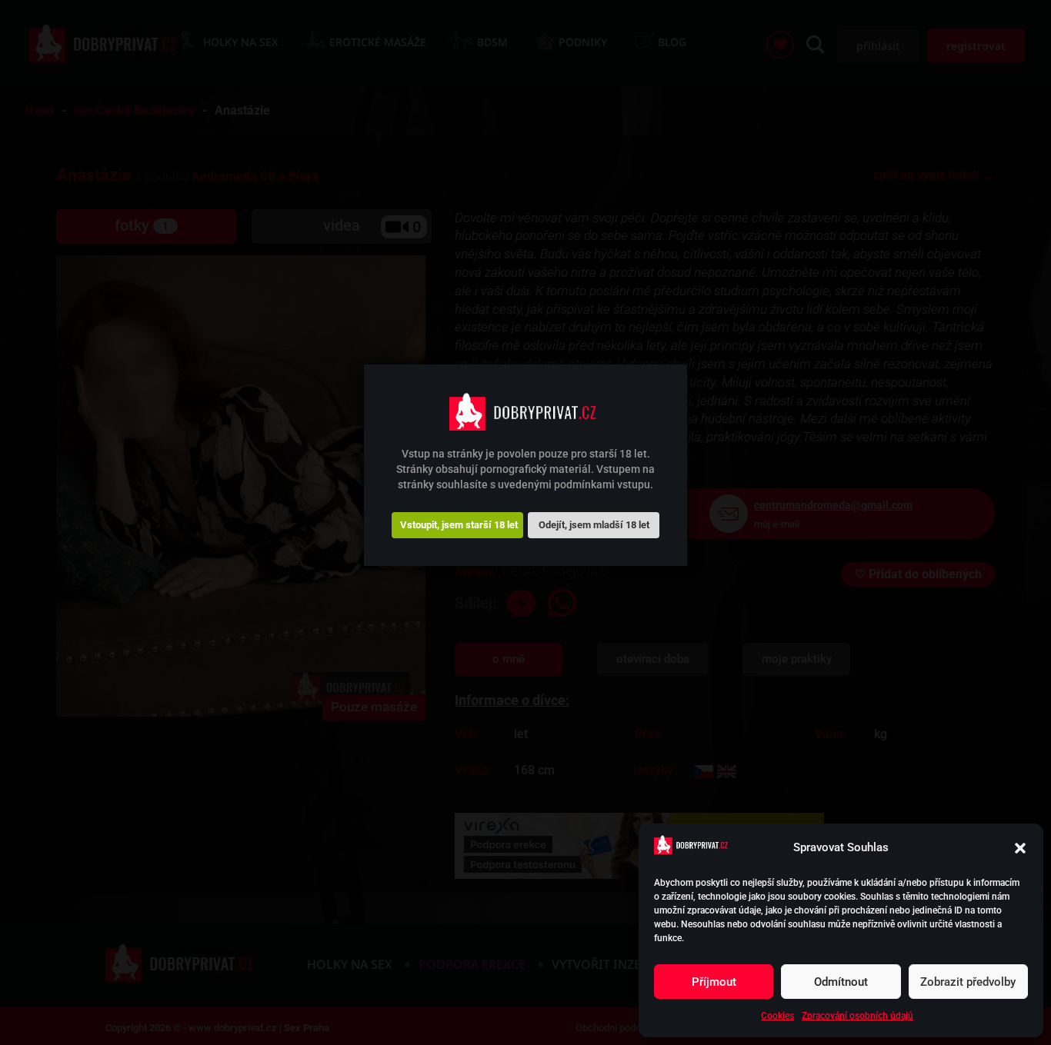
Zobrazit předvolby (968, 982)
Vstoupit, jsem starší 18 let (459, 524)
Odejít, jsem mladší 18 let (594, 524)
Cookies (777, 1015)
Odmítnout (841, 982)
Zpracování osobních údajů (857, 1015)
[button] (1020, 848)
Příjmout (714, 982)
